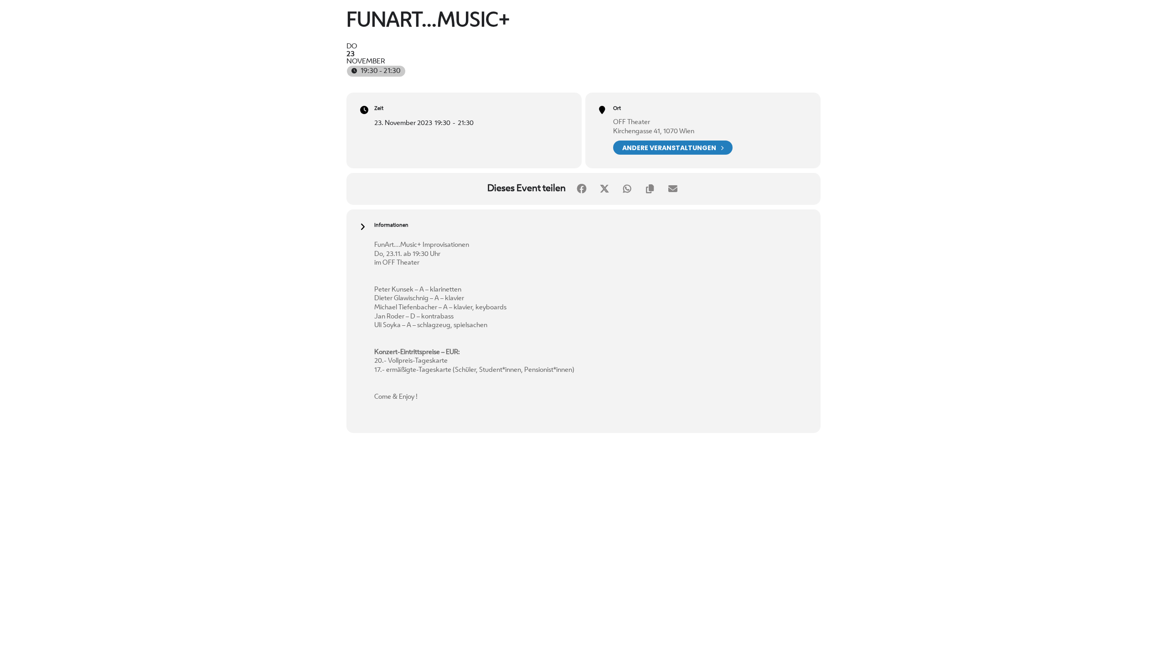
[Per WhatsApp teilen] (627, 188)
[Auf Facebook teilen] (581, 188)
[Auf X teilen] (604, 188)
